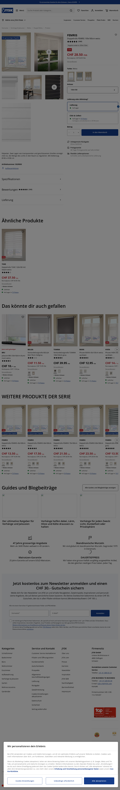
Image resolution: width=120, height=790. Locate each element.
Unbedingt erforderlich (64, 781)
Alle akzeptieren (99, 781)
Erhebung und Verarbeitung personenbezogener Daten (76, 769)
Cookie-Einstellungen (25, 781)
